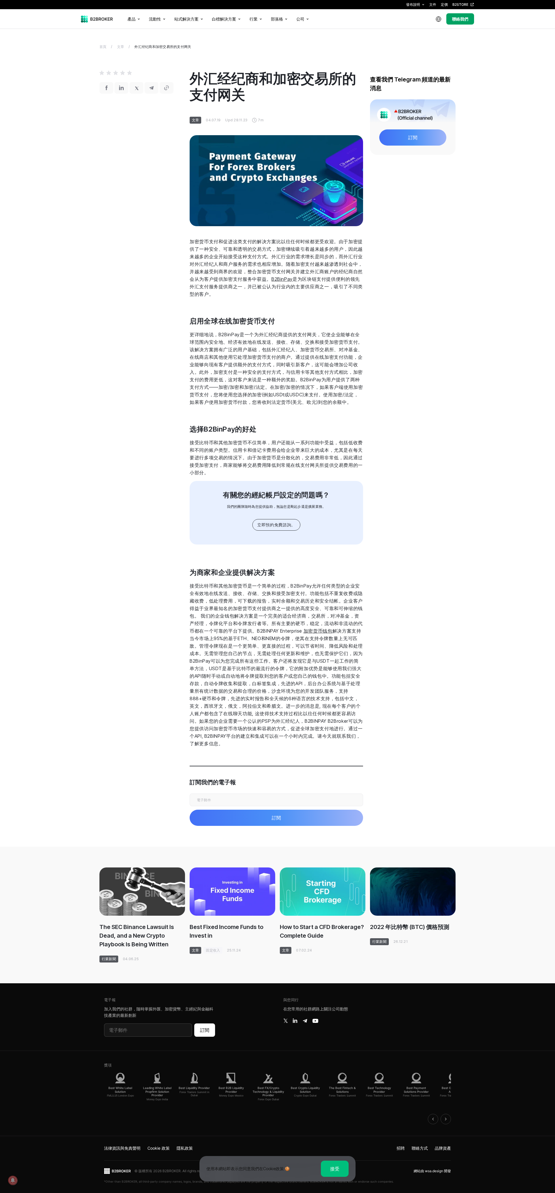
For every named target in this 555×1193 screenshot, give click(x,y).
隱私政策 (185, 1148)
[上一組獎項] (433, 1119)
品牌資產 (443, 1148)
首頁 (102, 46)
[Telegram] (305, 1021)
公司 (300, 18)
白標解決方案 (224, 18)
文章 (120, 46)
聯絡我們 (460, 18)
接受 (334, 1169)
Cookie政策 (273, 1168)
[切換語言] (438, 19)
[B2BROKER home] (97, 19)
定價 (444, 4)
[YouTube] (315, 1021)
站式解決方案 (186, 18)
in (295, 1020)
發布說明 (413, 4)
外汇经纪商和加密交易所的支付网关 (162, 46)
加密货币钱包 (318, 631)
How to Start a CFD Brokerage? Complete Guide (322, 931)
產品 (131, 18)
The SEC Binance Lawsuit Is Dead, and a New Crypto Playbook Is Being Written (136, 935)
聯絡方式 (420, 1148)
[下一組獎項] (446, 1119)
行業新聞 (109, 959)
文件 (432, 4)
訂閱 (204, 1030)
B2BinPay (282, 279)
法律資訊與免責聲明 (122, 1148)
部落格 (277, 18)
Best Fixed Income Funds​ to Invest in (226, 931)
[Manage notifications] (12, 1180)
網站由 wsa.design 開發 (432, 1171)
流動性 (155, 18)
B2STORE (460, 4)
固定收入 (213, 950)
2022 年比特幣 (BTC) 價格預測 (409, 926)
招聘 (401, 1148)
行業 (253, 18)
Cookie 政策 (158, 1148)
